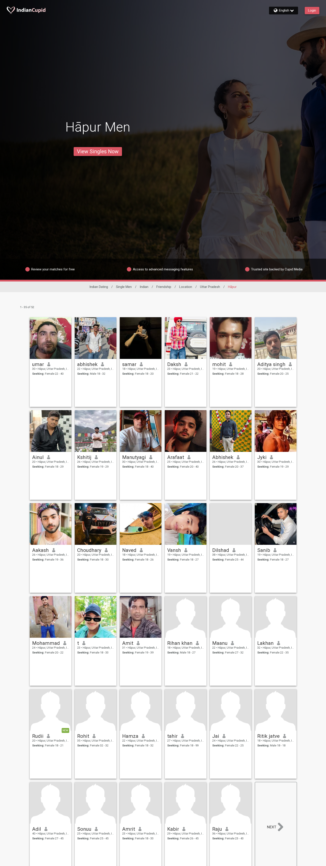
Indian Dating (98, 287)
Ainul (38, 457)
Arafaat (175, 457)
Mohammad (46, 643)
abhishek (87, 364)
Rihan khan (179, 643)
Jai (215, 736)
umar (38, 364)
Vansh (174, 550)
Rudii (37, 736)
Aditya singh (271, 364)
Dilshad (220, 550)
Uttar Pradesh (210, 287)
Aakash (40, 550)
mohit (219, 364)
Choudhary (89, 550)
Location (185, 287)
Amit (127, 643)
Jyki (262, 457)
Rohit (83, 736)
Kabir (173, 829)
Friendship (163, 287)
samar (129, 364)
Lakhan (265, 643)
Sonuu (84, 829)
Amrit (128, 829)
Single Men (124, 287)
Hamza (130, 736)
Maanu (220, 643)
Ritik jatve (268, 736)
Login (312, 10)
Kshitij (84, 457)
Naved (129, 550)
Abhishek (222, 457)
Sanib (263, 550)
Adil (36, 829)
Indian (144, 287)
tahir (172, 736)
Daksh (174, 364)
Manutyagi (134, 457)
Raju (217, 829)
